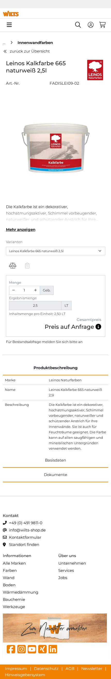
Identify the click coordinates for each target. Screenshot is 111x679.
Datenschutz (47, 668)
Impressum (16, 668)
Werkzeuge (14, 606)
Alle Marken (14, 563)
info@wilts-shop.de (27, 530)
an (80, 342)
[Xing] (42, 650)
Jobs (62, 577)
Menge (15, 282)
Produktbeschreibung (56, 367)
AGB (70, 668)
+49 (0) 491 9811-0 (25, 522)
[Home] (4, 42)
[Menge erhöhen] (35, 290)
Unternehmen (72, 563)
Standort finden (23, 544)
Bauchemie (14, 599)
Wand (8, 577)
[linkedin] (53, 650)
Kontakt (11, 515)
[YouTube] (32, 650)
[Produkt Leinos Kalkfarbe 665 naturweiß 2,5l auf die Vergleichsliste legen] (13, 266)
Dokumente (55, 474)
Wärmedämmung (20, 592)
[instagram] (21, 650)
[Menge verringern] (13, 290)
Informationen (17, 555)
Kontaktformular (24, 537)
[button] (98, 326)
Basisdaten (55, 460)
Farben (10, 570)
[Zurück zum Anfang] (94, 666)
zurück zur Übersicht (30, 51)
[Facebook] (11, 650)
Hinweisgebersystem (25, 674)
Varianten (14, 242)
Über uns (67, 555)
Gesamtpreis (89, 319)
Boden (9, 584)
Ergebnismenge (23, 298)
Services (66, 570)
